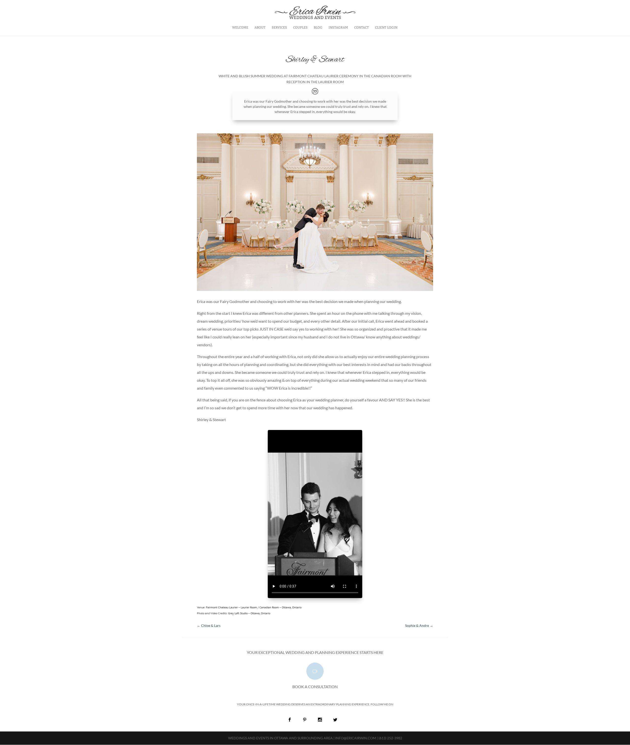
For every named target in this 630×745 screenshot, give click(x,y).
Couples (300, 27)
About (260, 27)
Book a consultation (315, 686)
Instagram (338, 27)
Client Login (386, 27)
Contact (361, 27)
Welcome (240, 27)
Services (279, 27)
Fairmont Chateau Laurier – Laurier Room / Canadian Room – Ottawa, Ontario (253, 607)
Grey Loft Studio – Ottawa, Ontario (249, 613)
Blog (318, 27)
